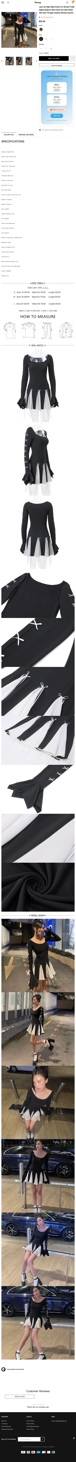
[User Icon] (67, 2)
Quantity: (41, 44)
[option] (19, 30)
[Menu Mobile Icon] (2, 2)
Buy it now (57, 65)
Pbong (38, 2)
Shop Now (57, 115)
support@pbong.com (61, 1421)
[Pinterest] (74, 1438)
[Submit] (42, 1439)
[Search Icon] (8, 2)
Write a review (20, 1396)
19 (42, 130)
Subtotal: (41, 53)
